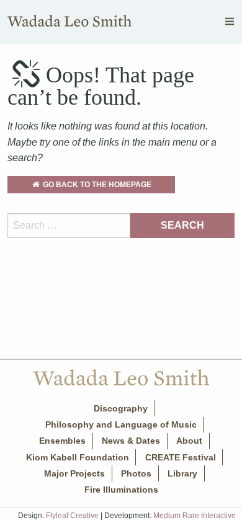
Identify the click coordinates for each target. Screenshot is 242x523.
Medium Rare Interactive (194, 515)
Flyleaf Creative (72, 515)
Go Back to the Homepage (96, 184)
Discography (121, 408)
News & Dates (131, 441)
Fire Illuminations (121, 489)
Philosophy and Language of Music (121, 424)
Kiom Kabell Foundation (77, 457)
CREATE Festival (180, 457)
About (189, 441)
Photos (136, 473)
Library (182, 473)
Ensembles (62, 441)
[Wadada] (69, 24)
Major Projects (74, 473)
